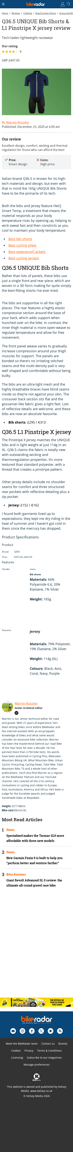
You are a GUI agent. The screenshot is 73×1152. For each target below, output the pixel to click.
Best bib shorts (20, 239)
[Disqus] (36, 945)
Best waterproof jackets (26, 251)
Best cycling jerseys (23, 258)
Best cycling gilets (22, 245)
